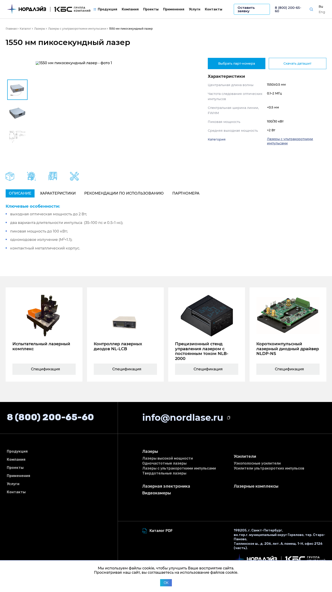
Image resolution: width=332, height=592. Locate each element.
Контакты (213, 9)
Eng (322, 12)
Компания (130, 9)
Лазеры (150, 451)
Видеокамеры (156, 493)
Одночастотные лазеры (164, 463)
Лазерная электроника (166, 486)
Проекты (151, 9)
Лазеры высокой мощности (167, 458)
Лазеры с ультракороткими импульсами (179, 468)
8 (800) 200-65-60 (288, 9)
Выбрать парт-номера (236, 63)
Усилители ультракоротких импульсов (269, 468)
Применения (173, 9)
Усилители (245, 456)
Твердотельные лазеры (164, 473)
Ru (321, 7)
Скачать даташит (297, 63)
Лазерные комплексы (256, 486)
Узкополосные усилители (257, 463)
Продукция (107, 9)
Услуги (194, 9)
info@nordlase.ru (182, 417)
